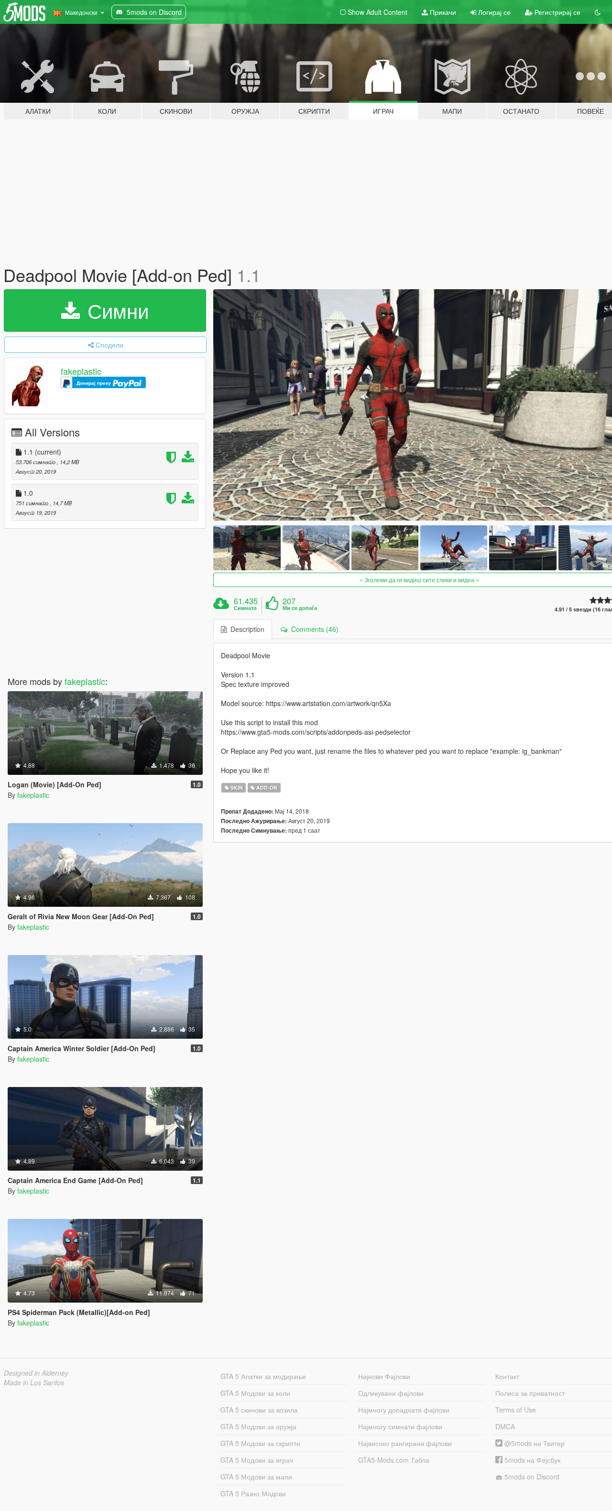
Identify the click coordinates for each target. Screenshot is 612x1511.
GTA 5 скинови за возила (259, 1409)
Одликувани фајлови (391, 1393)
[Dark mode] (598, 12)
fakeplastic (81, 371)
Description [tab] (245, 629)
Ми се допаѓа (300, 608)
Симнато (245, 608)
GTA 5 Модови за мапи (256, 1476)
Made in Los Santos (34, 1382)
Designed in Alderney (36, 1373)
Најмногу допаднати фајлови (403, 1409)
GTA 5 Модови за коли (255, 1393)
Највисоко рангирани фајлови (405, 1443)
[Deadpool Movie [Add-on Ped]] (246, 547)
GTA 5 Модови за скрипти (260, 1443)
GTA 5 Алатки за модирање (263, 1376)
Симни (115, 310)
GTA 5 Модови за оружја (258, 1426)
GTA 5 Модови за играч (256, 1460)
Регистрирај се (556, 12)
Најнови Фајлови (384, 1376)
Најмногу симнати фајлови (400, 1426)
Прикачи (442, 12)
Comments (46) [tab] (313, 629)
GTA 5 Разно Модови (253, 1493)
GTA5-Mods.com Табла (393, 1460)
